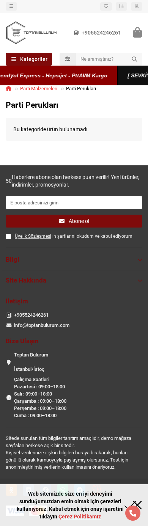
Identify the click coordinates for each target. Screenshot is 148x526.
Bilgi (12, 259)
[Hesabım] (136, 6)
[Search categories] (68, 59)
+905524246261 (101, 33)
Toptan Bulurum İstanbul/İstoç (31, 362)
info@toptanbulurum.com (41, 325)
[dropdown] (11, 6)
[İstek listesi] (106, 6)
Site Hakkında (26, 280)
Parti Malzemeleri (38, 88)
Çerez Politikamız (79, 516)
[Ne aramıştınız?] (134, 59)
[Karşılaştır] (121, 6)
